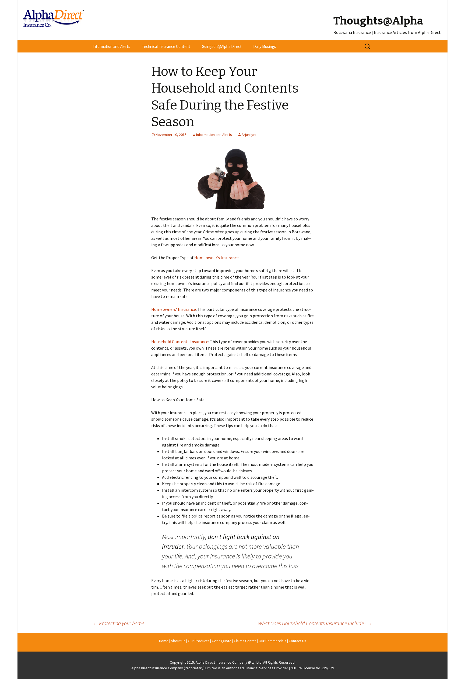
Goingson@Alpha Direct (222, 46)
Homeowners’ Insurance (173, 309)
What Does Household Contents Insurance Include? (315, 623)
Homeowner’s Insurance (216, 257)
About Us (178, 640)
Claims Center (245, 640)
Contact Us (297, 640)
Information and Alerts (111, 46)
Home (163, 640)
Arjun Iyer (249, 134)
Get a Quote (221, 640)
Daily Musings (264, 46)
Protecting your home (118, 623)
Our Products (198, 640)
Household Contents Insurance (179, 341)
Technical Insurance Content (166, 46)
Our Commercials (272, 640)
